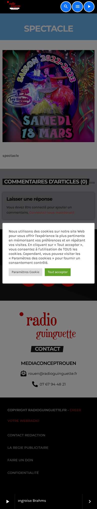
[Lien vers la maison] (12, 6)
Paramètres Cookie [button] (25, 272)
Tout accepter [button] (58, 272)
